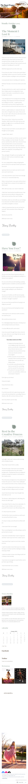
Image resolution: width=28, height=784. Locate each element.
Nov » (6, 646)
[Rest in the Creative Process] (14, 427)
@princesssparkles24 (8, 693)
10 (21, 637)
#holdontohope (6, 417)
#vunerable (5, 234)
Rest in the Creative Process (12, 432)
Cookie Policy (4, 778)
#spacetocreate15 (7, 584)
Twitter (4, 658)
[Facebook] (3, 772)
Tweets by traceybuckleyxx (7, 661)
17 (21, 639)
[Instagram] (6, 772)
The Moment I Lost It (10, 32)
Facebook (5, 651)
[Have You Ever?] (14, 244)
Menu (23, 3)
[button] (8, 676)
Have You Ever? (11, 248)
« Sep (3, 646)
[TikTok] (9, 772)
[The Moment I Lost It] (14, 27)
